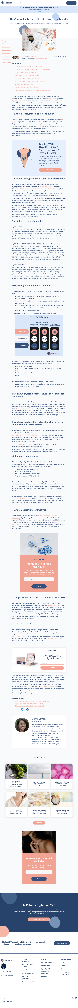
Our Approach (66, 969)
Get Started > (71, 3)
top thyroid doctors (48, 687)
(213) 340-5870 (8, 975)
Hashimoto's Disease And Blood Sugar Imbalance (32, 701)
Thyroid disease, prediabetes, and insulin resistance (32, 69)
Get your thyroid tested (27, 966)
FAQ (62, 962)
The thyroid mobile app (28, 983)
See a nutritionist (28, 973)
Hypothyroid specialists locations (45, 971)
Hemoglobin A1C (21, 301)
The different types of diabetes (26, 72)
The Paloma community (65, 973)
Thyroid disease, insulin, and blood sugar (29, 66)
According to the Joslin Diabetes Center (25, 435)
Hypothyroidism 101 (47, 962)
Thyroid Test (20, 3)
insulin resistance (45, 187)
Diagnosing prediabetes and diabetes (28, 75)
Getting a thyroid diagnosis (24, 85)
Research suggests (54, 605)
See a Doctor (26, 970)
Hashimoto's (45, 966)
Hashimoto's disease (22, 408)
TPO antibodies (51, 638)
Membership (39, 3)
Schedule (50, 170)
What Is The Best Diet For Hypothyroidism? (29, 706)
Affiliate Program (67, 959)
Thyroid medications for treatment (27, 88)
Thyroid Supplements (26, 960)
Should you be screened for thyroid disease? (30, 82)
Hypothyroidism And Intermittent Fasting (29, 704)
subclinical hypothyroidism (21, 498)
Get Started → (39, 12)
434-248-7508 (7, 971)
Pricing (43, 959)
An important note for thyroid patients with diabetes (33, 91)
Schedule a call (39, 919)
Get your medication (25, 977)
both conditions (50, 99)
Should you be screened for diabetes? (28, 78)
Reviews (44, 976)
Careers (63, 966)
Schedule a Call (62, 943)
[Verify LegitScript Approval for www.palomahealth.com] (3, 966)
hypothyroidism (17, 101)
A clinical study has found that (22, 444)
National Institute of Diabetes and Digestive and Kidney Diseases (37, 189)
